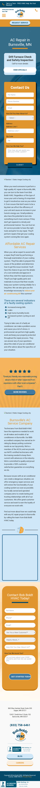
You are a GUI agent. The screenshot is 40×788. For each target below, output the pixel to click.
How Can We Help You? (15, 146)
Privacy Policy (27, 777)
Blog (20, 756)
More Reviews (20, 392)
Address (9, 124)
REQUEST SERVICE (20, 23)
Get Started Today (21, 677)
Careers (20, 763)
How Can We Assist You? (14, 653)
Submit (20, 165)
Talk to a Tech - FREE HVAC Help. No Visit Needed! (21, 4)
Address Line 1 (11, 127)
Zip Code (9, 136)
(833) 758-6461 (20, 725)
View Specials (20, 70)
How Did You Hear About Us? (17, 114)
